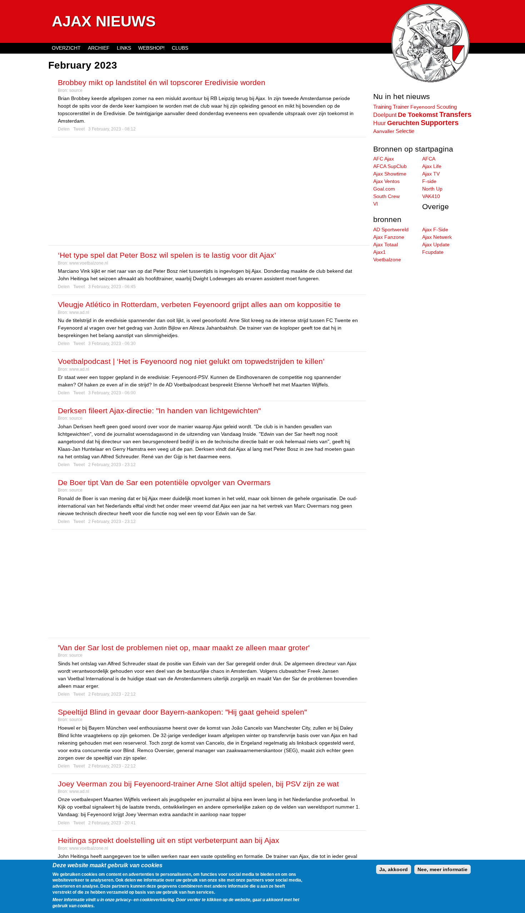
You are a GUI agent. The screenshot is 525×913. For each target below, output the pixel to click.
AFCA (428, 159)
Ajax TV (431, 174)
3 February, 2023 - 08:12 (112, 129)
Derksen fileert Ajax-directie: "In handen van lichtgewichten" (159, 410)
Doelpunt (384, 115)
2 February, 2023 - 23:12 (112, 465)
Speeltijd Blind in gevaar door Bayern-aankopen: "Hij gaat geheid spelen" (182, 712)
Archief (99, 48)
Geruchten (403, 123)
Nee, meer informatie (443, 869)
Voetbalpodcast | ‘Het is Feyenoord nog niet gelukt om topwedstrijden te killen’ (191, 361)
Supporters (440, 123)
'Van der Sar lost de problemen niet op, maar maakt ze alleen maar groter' (184, 647)
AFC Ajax (383, 159)
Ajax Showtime (389, 174)
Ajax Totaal (385, 244)
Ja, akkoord (393, 869)
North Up (432, 189)
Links (124, 48)
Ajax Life (431, 166)
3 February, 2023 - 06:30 (112, 343)
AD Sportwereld (391, 229)
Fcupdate (433, 252)
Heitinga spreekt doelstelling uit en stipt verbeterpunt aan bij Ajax (168, 840)
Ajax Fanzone (388, 237)
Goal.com (384, 189)
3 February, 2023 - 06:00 (112, 393)
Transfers (455, 114)
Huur (379, 123)
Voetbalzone (387, 259)
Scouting (446, 107)
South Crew (386, 196)
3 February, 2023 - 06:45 (112, 287)
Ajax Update (436, 244)
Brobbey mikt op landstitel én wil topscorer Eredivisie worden (161, 82)
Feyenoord (422, 107)
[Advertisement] (209, 191)
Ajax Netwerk (437, 237)
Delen (64, 129)
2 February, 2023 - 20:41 (112, 823)
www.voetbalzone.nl (88, 263)
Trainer (401, 107)
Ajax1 (379, 252)
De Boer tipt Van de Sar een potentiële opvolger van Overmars (164, 482)
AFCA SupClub (390, 166)
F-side (429, 181)
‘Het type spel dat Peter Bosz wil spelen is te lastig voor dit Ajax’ (167, 255)
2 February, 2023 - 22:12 (112, 694)
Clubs (180, 48)
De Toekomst (418, 114)
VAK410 (431, 196)
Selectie (405, 131)
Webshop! (151, 48)
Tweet (79, 129)
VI (375, 204)
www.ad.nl (79, 312)
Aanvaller (383, 131)
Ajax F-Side (435, 229)
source (75, 90)
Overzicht (66, 48)
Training (382, 107)
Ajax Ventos (386, 181)
